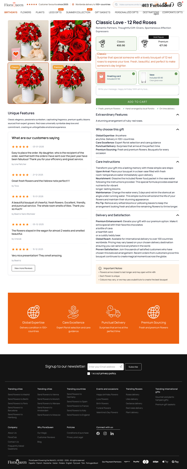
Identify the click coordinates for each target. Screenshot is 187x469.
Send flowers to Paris (18, 403)
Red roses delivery (134, 408)
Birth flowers (102, 403)
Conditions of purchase (78, 432)
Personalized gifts (126, 12)
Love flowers (102, 399)
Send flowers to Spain (77, 401)
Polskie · (62, 463)
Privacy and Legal (75, 437)
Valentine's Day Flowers (107, 412)
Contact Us (13, 441)
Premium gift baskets (165, 404)
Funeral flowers (103, 408)
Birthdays (10, 12)
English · (69, 463)
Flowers (26, 12)
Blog (39, 441)
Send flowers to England (78, 414)
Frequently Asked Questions (16, 447)
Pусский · (77, 463)
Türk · (83, 463)
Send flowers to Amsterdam (44, 409)
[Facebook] (99, 433)
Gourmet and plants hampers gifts (164, 398)
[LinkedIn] (112, 433)
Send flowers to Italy (76, 410)
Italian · (55, 463)
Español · (32, 463)
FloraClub (12, 437)
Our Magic (42, 432)
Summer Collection (78, 12)
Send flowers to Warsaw (48, 403)
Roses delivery (132, 394)
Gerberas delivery (134, 403)
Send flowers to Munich (48, 399)
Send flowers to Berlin (18, 399)
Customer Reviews (46, 437)
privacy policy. (108, 373)
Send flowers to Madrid (19, 394)
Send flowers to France (78, 405)
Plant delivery (132, 412)
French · (40, 463)
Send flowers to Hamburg (15, 416)
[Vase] (176, 73)
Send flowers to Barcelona (15, 409)
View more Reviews (23, 268)
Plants (40, 12)
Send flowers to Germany (74, 395)
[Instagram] (106, 433)
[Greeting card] (133, 73)
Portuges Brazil (92, 463)
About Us (12, 432)
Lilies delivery (132, 399)
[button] (158, 77)
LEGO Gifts (55, 12)
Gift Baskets (102, 12)
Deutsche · (47, 463)
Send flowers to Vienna (48, 394)
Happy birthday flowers (107, 394)
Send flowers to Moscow (48, 414)
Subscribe (133, 366)
